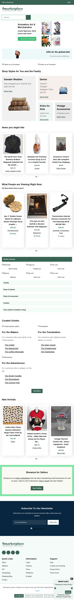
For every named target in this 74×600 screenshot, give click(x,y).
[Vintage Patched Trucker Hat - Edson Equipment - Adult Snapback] (61, 430)
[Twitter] (8, 552)
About (4, 562)
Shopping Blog (7, 576)
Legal (28, 562)
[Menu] (70, 9)
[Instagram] (17, 552)
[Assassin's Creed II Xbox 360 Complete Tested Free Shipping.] (61, 153)
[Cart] (57, 9)
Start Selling (37, 488)
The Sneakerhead (48, 348)
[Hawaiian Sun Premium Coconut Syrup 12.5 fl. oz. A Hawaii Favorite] (37, 153)
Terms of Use (54, 573)
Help (69, 2)
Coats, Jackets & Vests (13, 171)
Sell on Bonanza (7, 2)
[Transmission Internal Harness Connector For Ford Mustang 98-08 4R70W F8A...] (61, 220)
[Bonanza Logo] (12, 9)
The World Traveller (13, 376)
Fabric (13, 441)
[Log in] (63, 9)
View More (37, 391)
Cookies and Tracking (57, 566)
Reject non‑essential (34, 596)
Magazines (37, 233)
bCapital (29, 576)
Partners (29, 566)
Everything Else (13, 230)
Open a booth (44, 481)
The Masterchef (11, 348)
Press (28, 569)
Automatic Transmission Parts (61, 232)
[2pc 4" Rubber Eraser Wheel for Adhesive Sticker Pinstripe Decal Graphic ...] (13, 220)
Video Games (61, 168)
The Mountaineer (12, 379)
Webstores (29, 573)
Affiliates (5, 566)
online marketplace (22, 478)
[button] (36, 176)
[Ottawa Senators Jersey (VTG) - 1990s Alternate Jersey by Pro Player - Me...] (37, 430)
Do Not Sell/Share (52, 596)
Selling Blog (6, 573)
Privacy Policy (55, 569)
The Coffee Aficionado (14, 352)
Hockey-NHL (37, 448)
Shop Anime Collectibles (28, 39)
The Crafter (10, 345)
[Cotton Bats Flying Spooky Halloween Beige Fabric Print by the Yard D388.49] (13, 430)
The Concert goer (12, 383)
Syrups (37, 168)
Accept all (19, 596)
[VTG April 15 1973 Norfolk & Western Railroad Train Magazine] (37, 220)
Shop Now (8, 91)
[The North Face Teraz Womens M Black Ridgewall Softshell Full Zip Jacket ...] (13, 153)
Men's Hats (61, 453)
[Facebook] (4, 552)
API (3, 569)
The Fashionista (47, 352)
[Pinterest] (13, 552)
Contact (4, 580)
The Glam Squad (48, 345)
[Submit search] (28, 17)
